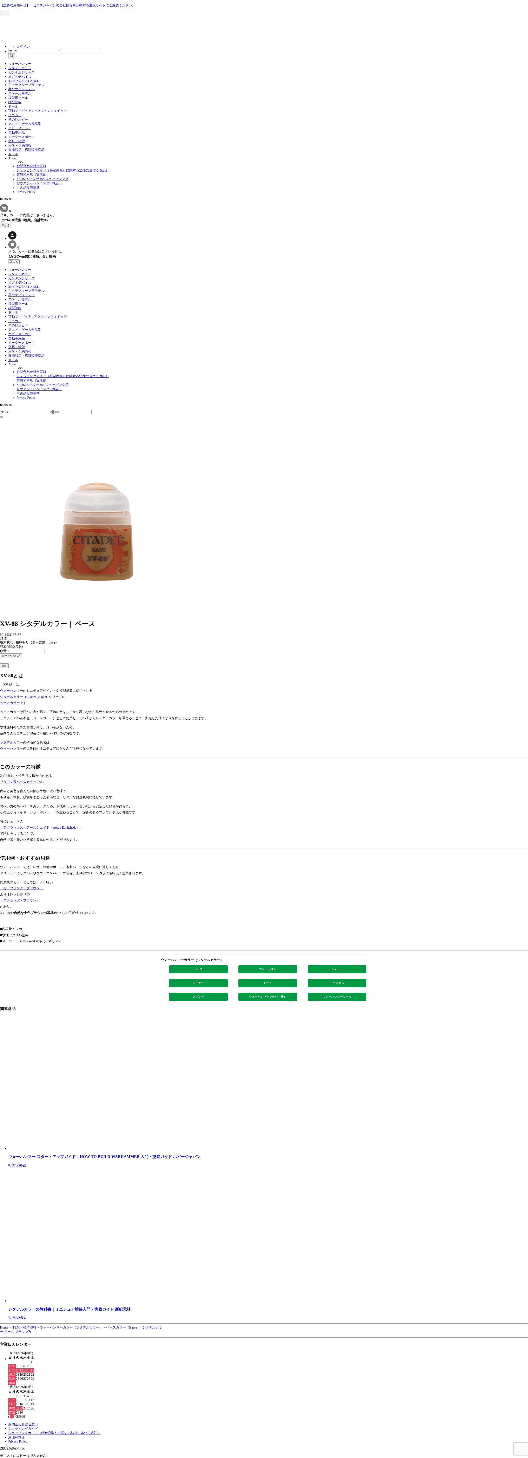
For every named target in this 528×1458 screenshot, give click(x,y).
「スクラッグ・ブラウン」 (20, 900)
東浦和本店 (16, 1437)
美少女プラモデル (21, 89)
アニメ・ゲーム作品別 (24, 124)
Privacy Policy (25, 191)
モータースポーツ (21, 137)
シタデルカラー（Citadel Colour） (24, 697)
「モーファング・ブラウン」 (21, 888)
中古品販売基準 (28, 187)
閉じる (6, 225)
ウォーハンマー (19, 63)
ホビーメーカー (19, 128)
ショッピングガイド (23, 1428)
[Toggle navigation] (4, 13)
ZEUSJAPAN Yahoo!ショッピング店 (42, 179)
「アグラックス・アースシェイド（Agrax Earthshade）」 (41, 827)
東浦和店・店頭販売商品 (26, 150)
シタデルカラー (19, 68)
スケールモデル (19, 93)
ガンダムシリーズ (21, 72)
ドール (13, 106)
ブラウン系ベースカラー (18, 782)
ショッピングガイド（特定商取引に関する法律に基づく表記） (62, 170)
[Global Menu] (1, 40)
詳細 (4, 665)
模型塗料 (14, 102)
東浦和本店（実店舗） (33, 174)
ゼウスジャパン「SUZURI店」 (39, 183)
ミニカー (14, 115)
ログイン (23, 46)
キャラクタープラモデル (26, 85)
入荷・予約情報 (19, 145)
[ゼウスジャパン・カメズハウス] (15, 24)
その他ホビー (18, 119)
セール (13, 154)
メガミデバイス (19, 76)
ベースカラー (10, 703)
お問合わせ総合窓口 (31, 166)
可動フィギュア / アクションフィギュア (37, 111)
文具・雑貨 (16, 141)
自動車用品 (16, 132)
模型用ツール (18, 98)
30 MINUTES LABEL (23, 81)
